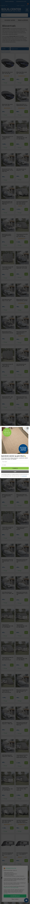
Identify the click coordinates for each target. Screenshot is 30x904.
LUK (15, 471)
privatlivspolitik (24, 475)
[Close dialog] (27, 428)
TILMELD (15, 468)
